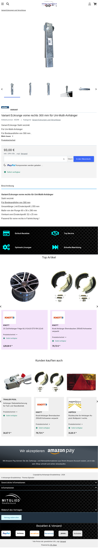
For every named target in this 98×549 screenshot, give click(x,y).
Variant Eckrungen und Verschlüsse (46, 120)
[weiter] (96, 89)
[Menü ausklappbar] (2, 4)
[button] (89, 4)
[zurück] (1, 89)
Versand (24, 154)
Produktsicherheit (8, 140)
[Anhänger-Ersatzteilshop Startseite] (49, 4)
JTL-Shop (53, 545)
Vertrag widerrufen (11, 517)
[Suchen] (7, 4)
